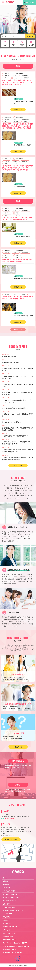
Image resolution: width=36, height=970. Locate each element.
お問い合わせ (6, 930)
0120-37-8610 (9, 818)
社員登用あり (25, 75)
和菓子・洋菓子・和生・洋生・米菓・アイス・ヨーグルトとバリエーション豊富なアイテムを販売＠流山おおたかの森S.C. (17, 82)
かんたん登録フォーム (9, 933)
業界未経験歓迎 (19, 73)
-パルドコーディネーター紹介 (11, 897)
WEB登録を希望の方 (8, 936)
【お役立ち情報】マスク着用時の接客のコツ (15, 436)
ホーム (5, 878)
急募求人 (15, 75)
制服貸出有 (16, 77)
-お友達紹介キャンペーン (10, 900)
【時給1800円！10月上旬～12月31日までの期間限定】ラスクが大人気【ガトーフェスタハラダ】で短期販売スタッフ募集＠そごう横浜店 (17, 126)
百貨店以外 (26, 77)
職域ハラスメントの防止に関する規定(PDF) (15, 943)
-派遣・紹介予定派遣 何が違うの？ (13, 910)
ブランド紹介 (6, 887)
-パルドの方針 (7, 923)
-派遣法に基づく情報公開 (10, 926)
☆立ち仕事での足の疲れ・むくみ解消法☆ (15, 408)
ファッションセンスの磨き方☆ (11, 422)
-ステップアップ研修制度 (10, 894)
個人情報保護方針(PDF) (9, 949)
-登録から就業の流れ (8, 907)
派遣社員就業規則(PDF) (9, 939)
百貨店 (25, 121)
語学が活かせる (25, 119)
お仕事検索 (6, 884)
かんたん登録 (30, 2)
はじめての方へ (7, 904)
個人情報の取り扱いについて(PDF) (12, 952)
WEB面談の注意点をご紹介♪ (10, 362)
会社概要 (5, 920)
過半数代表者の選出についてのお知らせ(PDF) (16, 946)
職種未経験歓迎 (8, 73)
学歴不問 (7, 75)
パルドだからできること (10, 891)
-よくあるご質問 (7, 913)
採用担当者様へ (7, 917)
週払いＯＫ (7, 77)
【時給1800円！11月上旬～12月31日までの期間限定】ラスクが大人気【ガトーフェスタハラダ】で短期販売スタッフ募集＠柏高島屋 (17, 168)
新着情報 (5, 881)
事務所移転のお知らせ (9, 356)
